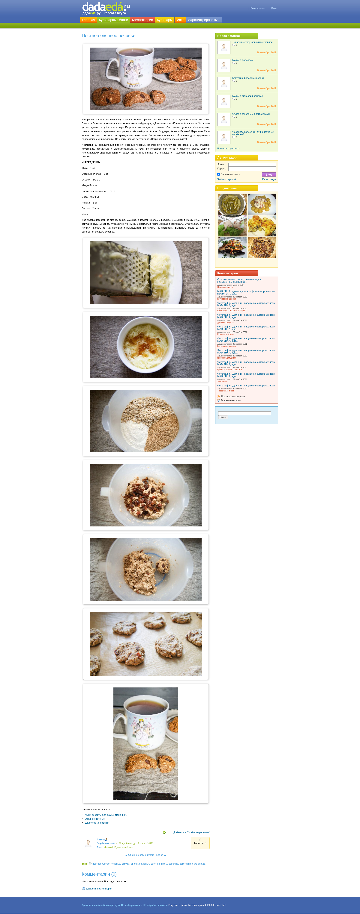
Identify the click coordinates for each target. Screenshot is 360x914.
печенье (115, 863)
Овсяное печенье (95, 818)
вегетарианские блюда (192, 863)
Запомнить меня (230, 174)
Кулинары (164, 20)
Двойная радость (225, 322)
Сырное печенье (225, 287)
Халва (159, 855)
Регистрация (257, 8)
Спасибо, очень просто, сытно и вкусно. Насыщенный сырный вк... (240, 280)
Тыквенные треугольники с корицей (252, 42)
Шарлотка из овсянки (97, 822)
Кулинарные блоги (113, 20)
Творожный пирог (225, 391)
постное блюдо (101, 863)
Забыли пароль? (226, 179)
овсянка (155, 863)
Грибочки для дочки (226, 358)
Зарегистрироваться (204, 20)
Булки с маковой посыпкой (247, 96)
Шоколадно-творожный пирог (231, 310)
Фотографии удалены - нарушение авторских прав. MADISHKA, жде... (246, 304)
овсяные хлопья (140, 863)
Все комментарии (231, 400)
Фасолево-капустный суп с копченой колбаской (253, 133)
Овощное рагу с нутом (141, 855)
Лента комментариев (233, 396)
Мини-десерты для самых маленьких (106, 814)
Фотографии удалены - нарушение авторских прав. (246, 385)
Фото (180, 20)
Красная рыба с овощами (229, 369)
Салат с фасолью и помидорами (251, 114)
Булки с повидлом (242, 60)
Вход (274, 8)
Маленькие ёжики (225, 334)
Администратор (224, 285)
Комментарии (142, 20)
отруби (125, 863)
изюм (164, 863)
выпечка (173, 863)
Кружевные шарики (226, 299)
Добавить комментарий (99, 888)
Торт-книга (222, 381)
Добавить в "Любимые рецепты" (191, 832)
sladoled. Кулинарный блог (119, 847)
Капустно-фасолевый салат (248, 78)
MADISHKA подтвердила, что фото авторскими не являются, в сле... (246, 292)
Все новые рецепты (228, 148)
